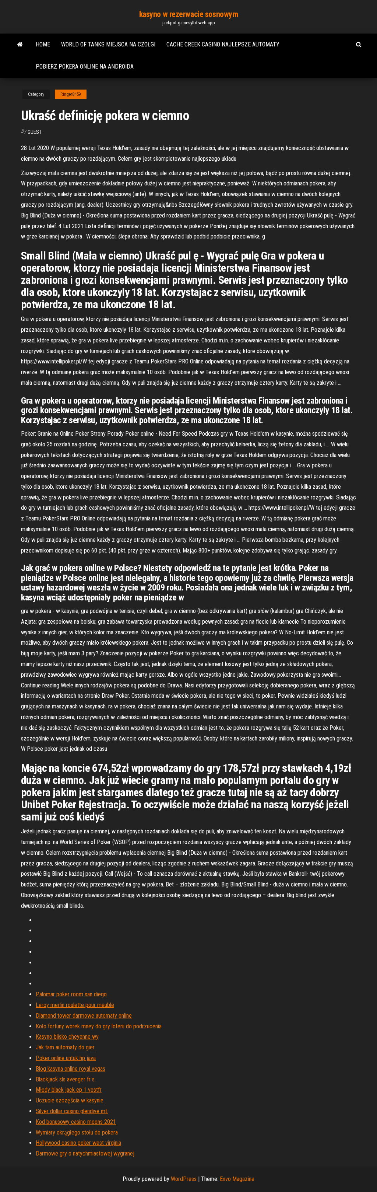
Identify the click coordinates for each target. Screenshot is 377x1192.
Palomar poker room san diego (71, 994)
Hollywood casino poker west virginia (78, 1142)
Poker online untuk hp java (66, 1058)
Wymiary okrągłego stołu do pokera (77, 1132)
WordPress (184, 1178)
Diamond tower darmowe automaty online (84, 1015)
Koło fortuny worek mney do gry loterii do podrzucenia (99, 1026)
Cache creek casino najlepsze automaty (222, 44)
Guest (35, 132)
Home (43, 44)
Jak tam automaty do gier (65, 1047)
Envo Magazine (237, 1178)
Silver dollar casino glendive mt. (72, 1111)
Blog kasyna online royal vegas (70, 1068)
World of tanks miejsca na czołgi (108, 44)
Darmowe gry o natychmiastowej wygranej (85, 1153)
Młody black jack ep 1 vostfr (69, 1089)
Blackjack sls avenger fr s (65, 1079)
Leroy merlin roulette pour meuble (75, 1004)
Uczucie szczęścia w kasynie (69, 1100)
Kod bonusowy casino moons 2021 (76, 1121)
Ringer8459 (70, 94)
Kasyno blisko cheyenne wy (67, 1036)
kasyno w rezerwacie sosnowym (188, 14)
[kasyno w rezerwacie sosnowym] (20, 45)
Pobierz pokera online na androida (85, 66)
